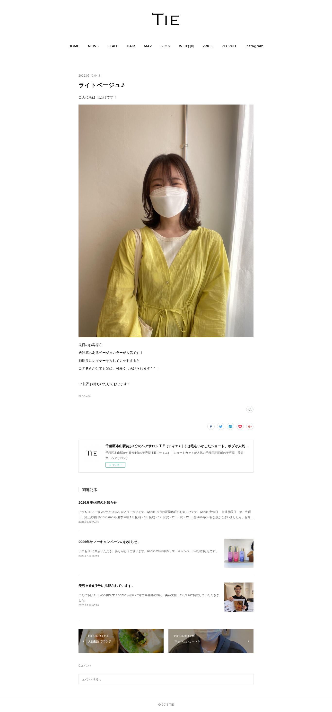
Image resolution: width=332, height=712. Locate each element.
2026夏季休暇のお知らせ (98, 502)
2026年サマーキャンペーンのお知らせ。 (110, 541)
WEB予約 (186, 46)
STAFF (112, 46)
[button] (74, 46)
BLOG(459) (85, 396)
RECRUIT (229, 46)
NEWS (93, 46)
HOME (74, 46)
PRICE (207, 46)
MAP (148, 46)
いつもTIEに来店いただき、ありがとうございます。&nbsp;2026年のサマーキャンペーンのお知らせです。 (148, 551)
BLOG (165, 46)
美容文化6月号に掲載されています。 (107, 585)
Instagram (254, 46)
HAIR (131, 46)
